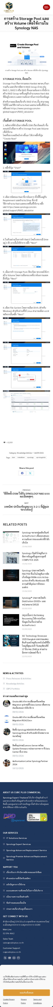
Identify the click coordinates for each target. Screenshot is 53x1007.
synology (30, 457)
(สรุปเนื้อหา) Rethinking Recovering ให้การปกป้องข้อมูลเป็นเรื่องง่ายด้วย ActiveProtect (33, 620)
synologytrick (41, 457)
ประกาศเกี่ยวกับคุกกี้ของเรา (19, 909)
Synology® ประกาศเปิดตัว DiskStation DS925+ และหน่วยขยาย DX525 (34, 601)
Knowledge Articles (24, 453)
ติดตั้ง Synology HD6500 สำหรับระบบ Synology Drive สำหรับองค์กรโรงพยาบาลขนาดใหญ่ (31, 732)
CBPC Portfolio (13, 688)
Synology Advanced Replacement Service (26, 850)
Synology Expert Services (18, 844)
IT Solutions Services (16, 838)
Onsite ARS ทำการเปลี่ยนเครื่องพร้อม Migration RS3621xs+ (29, 719)
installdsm (21, 457)
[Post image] (11, 537)
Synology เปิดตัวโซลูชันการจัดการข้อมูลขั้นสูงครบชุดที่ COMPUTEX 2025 (34, 556)
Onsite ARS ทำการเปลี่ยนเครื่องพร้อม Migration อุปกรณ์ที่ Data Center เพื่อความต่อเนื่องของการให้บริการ (31, 704)
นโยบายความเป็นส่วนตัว (17, 896)
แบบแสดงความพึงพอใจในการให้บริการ (24, 890)
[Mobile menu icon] (46, 7)
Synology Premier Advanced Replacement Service (26, 858)
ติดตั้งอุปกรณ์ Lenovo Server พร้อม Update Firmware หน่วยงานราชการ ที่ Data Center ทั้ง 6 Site (31, 748)
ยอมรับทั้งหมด (26, 992)
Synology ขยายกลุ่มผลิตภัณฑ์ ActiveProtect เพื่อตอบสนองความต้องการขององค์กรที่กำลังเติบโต (35, 537)
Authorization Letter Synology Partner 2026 (30, 763)
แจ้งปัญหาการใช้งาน (15, 884)
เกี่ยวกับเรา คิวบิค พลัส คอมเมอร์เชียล (24, 872)
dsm (13, 457)
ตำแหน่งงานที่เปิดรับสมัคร (18, 878)
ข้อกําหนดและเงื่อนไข (16, 902)
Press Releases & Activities (18, 678)
